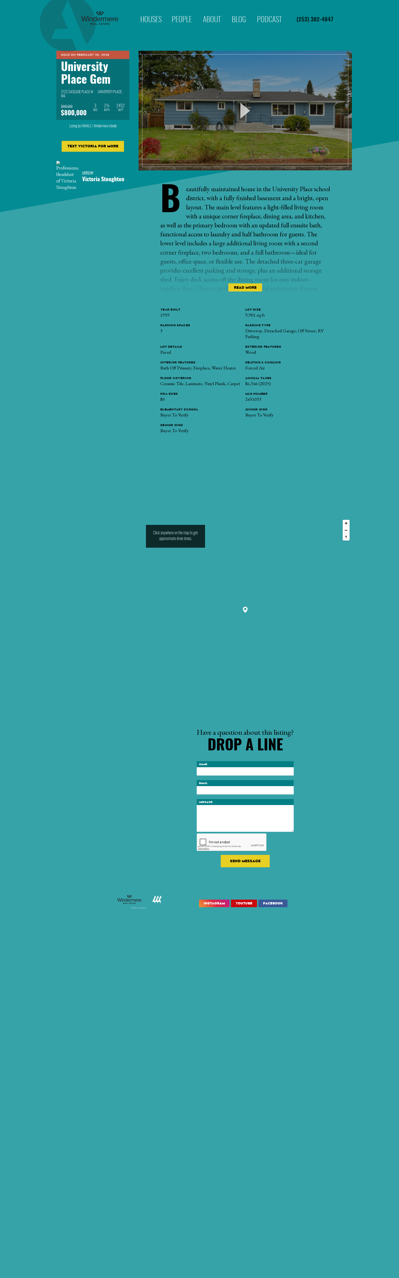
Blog (239, 12)
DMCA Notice (138, 907)
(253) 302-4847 (314, 20)
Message (205, 802)
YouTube (244, 903)
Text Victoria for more (92, 146)
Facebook (273, 903)
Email (203, 783)
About (212, 12)
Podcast (269, 12)
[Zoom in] (346, 523)
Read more (245, 287)
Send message (245, 861)
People (182, 12)
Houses (151, 12)
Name (203, 764)
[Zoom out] (346, 530)
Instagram (214, 903)
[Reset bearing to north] (346, 537)
